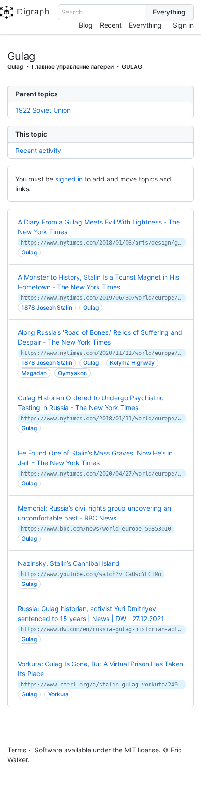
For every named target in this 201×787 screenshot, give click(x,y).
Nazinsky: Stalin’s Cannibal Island (69, 563)
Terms (16, 750)
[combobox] (102, 12)
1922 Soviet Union (43, 110)
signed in (69, 179)
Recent (111, 25)
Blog (86, 25)
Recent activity (38, 150)
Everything (145, 25)
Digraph (33, 11)
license (148, 750)
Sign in (183, 25)
